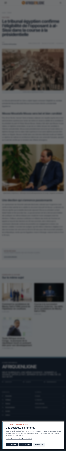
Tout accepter (25, 444)
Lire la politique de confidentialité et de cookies (19, 438)
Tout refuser (12, 444)
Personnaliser (39, 444)
